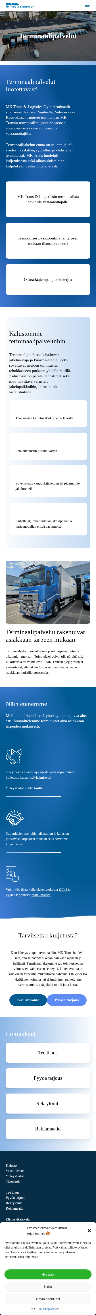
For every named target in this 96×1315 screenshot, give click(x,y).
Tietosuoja (13, 1181)
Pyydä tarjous (15, 1198)
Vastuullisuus (15, 1171)
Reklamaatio (14, 1208)
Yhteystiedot (15, 1176)
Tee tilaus (12, 1192)
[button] (89, 1231)
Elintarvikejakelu (18, 1219)
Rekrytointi (14, 1203)
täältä (38, 788)
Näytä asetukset (48, 1299)
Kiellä (48, 1287)
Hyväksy (48, 1274)
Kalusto (11, 1165)
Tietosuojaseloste (48, 1309)
